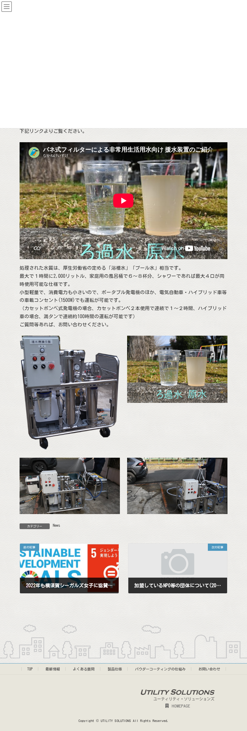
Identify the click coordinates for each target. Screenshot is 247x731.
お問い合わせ (209, 669)
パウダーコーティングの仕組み (160, 669)
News (56, 525)
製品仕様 (115, 669)
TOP (30, 669)
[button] (177, 706)
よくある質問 (84, 669)
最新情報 (52, 669)
